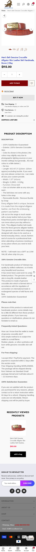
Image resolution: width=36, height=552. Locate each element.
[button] (23, 4)
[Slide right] (31, 29)
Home (3, 11)
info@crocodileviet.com (14, 529)
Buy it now (18, 98)
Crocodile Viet (11, 545)
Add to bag (15, 83)
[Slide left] (5, 29)
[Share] (4, 15)
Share (4, 15)
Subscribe (27, 483)
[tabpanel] (18, 438)
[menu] (18, 4)
